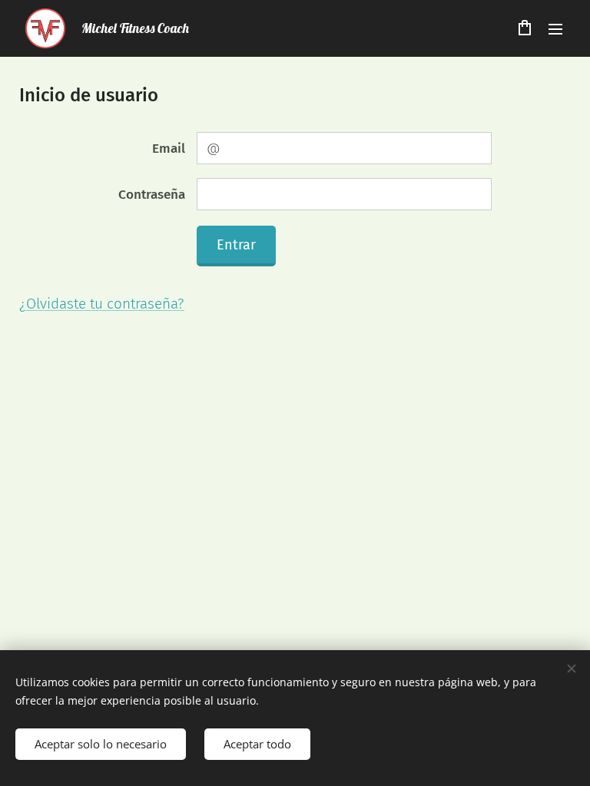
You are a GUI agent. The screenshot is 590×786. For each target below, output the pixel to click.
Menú (555, 28)
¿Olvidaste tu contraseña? (101, 303)
